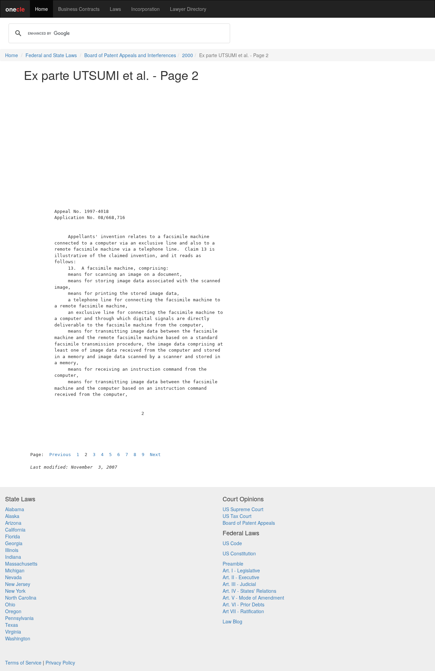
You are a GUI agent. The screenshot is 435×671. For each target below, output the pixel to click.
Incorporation (145, 8)
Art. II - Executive (241, 577)
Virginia (13, 631)
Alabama (14, 509)
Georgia (13, 543)
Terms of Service (23, 662)
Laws (115, 8)
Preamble (233, 563)
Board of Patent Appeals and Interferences (130, 55)
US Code (232, 543)
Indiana (13, 556)
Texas (11, 624)
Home (41, 8)
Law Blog (232, 621)
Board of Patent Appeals (249, 522)
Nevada (13, 577)
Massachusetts (21, 563)
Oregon (13, 611)
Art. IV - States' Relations (249, 590)
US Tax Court (237, 516)
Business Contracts (79, 8)
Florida (12, 536)
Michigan (14, 570)
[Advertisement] (217, 134)
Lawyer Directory (188, 8)
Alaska (12, 516)
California (15, 529)
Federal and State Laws (51, 55)
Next (155, 454)
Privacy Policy (60, 662)
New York (15, 590)
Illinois (11, 550)
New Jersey (17, 584)
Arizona (13, 522)
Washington (17, 638)
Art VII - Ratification (243, 611)
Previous (60, 454)
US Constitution (239, 553)
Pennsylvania (19, 618)
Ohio (10, 604)
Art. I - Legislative (241, 570)
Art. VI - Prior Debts (243, 604)
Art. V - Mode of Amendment (253, 597)
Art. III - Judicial (239, 584)
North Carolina (20, 597)
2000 (187, 55)
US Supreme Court (243, 509)
